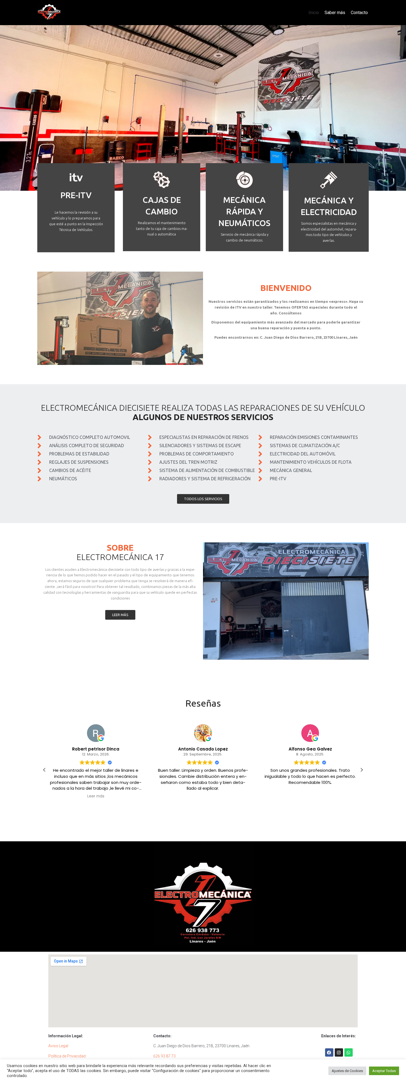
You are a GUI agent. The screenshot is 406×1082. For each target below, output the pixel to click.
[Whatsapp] (348, 1052)
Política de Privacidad (67, 1056)
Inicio (314, 12)
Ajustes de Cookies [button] (347, 1071)
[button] (361, 770)
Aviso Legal (58, 1046)
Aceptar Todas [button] (384, 1071)
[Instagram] (339, 1052)
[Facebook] (329, 1052)
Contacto (359, 12)
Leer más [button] (95, 796)
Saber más (335, 12)
